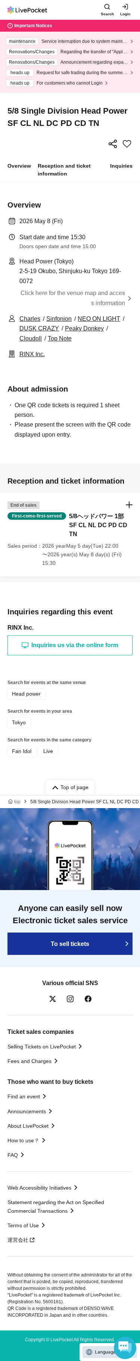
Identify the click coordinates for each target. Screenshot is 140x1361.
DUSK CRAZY (39, 328)
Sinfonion (59, 319)
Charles (29, 319)
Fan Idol (21, 751)
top (17, 801)
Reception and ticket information (64, 170)
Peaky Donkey (84, 328)
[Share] (112, 143)
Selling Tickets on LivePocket (41, 1047)
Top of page (74, 787)
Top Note (60, 338)
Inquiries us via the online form (74, 645)
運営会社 (17, 1240)
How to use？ (23, 1140)
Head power (26, 694)
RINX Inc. (32, 354)
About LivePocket (28, 1126)
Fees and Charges (29, 1061)
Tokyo (19, 722)
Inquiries (121, 166)
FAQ (12, 1155)
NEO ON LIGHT (99, 319)
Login (125, 14)
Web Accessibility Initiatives (39, 1188)
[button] (70, 534)
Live (48, 751)
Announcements (26, 1111)
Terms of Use (23, 1225)
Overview (19, 166)
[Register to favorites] (127, 143)
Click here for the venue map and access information (73, 298)
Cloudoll (30, 338)
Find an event (23, 1096)
